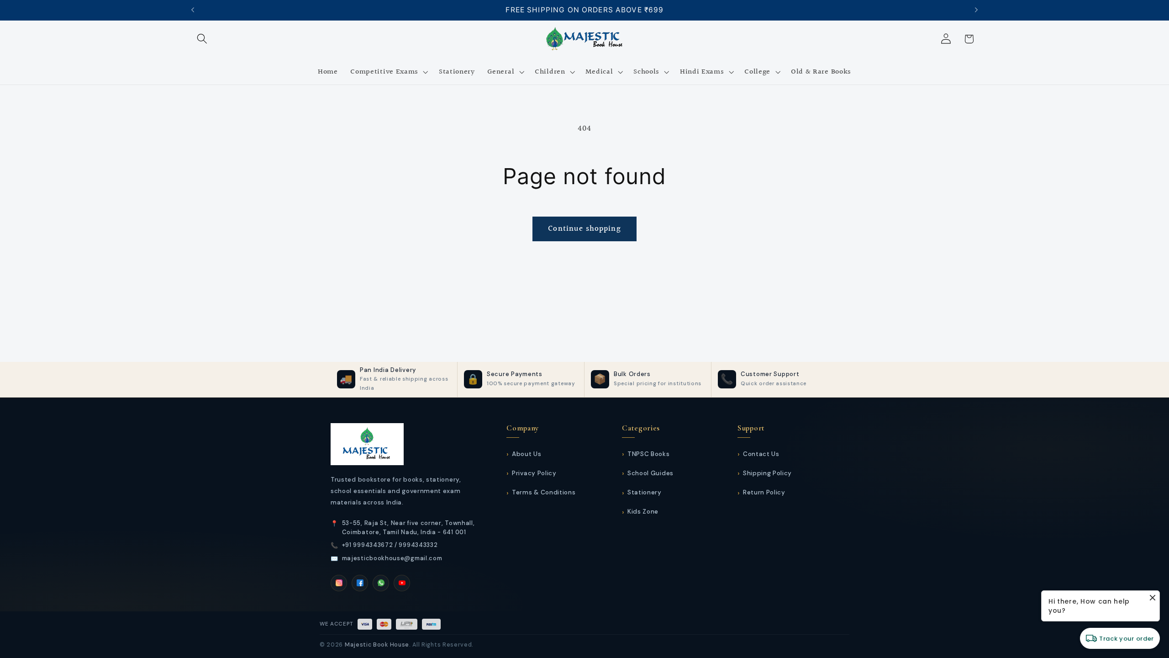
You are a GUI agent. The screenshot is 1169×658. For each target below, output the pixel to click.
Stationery (644, 492)
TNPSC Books (648, 454)
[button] (202, 39)
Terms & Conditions (543, 492)
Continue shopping (584, 229)
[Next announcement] (976, 10)
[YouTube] (402, 583)
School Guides (650, 473)
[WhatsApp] (381, 583)
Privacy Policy (534, 473)
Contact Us (761, 454)
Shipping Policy (767, 473)
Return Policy (764, 492)
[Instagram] (339, 583)
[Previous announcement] (193, 10)
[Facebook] (360, 583)
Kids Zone (642, 511)
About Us (526, 454)
